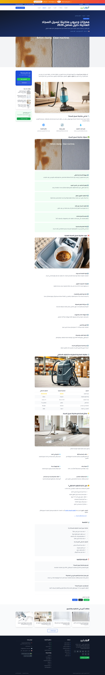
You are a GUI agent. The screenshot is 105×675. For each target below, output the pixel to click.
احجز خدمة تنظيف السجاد (80, 516)
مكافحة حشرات (67, 642)
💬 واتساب (86, 600)
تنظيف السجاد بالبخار (70, 510)
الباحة (49, 648)
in (85, 654)
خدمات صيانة (67, 655)
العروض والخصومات (47, 660)
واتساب (80, 4)
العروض (49, 8)
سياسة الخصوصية (47, 665)
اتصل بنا (39, 8)
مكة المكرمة (48, 646)
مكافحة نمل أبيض (66, 646)
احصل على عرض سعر (20, 8)
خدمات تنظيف (67, 652)
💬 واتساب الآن (24, 79)
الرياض (49, 642)
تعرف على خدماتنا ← (23, 119)
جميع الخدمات (48, 657)
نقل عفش (68, 653)
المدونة (44, 8)
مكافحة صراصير (67, 644)
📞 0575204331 (38, 2)
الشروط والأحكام (47, 667)
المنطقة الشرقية (47, 650)
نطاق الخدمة (48, 658)
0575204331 (86, 4)
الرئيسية (66, 8)
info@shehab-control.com (25, 648)
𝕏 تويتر (80, 600)
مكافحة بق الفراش (66, 648)
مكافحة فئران (67, 650)
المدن (55, 8)
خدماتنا (61, 8)
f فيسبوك (75, 600)
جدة (49, 644)
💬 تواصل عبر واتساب (84, 657)
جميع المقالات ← (52, 631)
